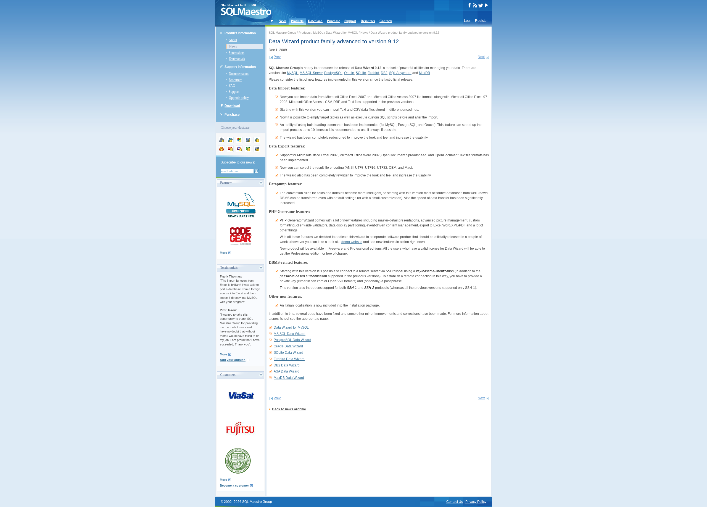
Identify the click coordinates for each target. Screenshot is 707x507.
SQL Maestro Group (282, 32)
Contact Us (454, 502)
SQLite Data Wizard (288, 353)
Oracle (349, 73)
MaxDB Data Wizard (289, 378)
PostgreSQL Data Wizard (292, 340)
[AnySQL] (221, 142)
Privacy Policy (475, 502)
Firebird (373, 73)
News (282, 21)
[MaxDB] (257, 151)
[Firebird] (221, 151)
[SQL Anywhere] (239, 151)
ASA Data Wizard (286, 371)
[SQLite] (257, 142)
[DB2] (248, 151)
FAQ (232, 86)
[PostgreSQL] (248, 142)
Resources (368, 21)
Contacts (385, 21)
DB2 (384, 73)
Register (481, 21)
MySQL (318, 32)
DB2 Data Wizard (287, 365)
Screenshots (236, 53)
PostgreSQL (333, 73)
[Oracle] (230, 151)
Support (350, 21)
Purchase (333, 21)
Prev (277, 57)
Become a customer (234, 485)
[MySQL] (230, 142)
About (233, 40)
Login (468, 21)
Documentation (239, 74)
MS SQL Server (311, 73)
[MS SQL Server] (239, 142)
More (223, 252)
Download (315, 21)
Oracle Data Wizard (288, 346)
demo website (351, 242)
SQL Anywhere (400, 73)
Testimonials (237, 59)
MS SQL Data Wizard (289, 334)
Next (481, 57)
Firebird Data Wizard (289, 359)
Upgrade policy (239, 98)
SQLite (361, 73)
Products (297, 21)
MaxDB (424, 73)
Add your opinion (233, 359)
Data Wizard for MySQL (342, 32)
